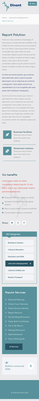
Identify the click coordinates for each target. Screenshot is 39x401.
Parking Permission (16, 330)
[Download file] (31, 366)
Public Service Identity (18, 308)
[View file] (6, 363)
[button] (30, 263)
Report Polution (15, 313)
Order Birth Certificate (18, 321)
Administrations (15, 334)
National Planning (16, 299)
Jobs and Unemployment (18, 18)
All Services (13, 347)
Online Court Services (18, 304)
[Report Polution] (12, 222)
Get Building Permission (19, 317)
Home (4, 18)
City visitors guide (16, 339)
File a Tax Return (15, 326)
